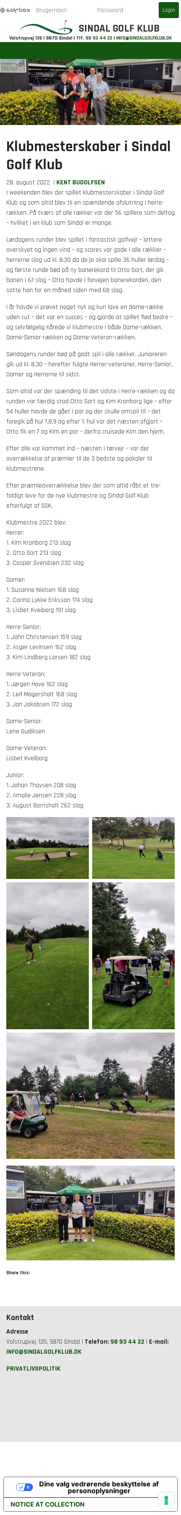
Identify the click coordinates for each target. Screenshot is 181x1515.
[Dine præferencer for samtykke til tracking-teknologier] (166, 1500)
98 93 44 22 (98, 38)
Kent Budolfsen (80, 182)
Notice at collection (48, 1504)
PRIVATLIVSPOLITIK (33, 1368)
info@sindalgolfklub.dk (144, 38)
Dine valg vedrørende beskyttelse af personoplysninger (99, 1487)
